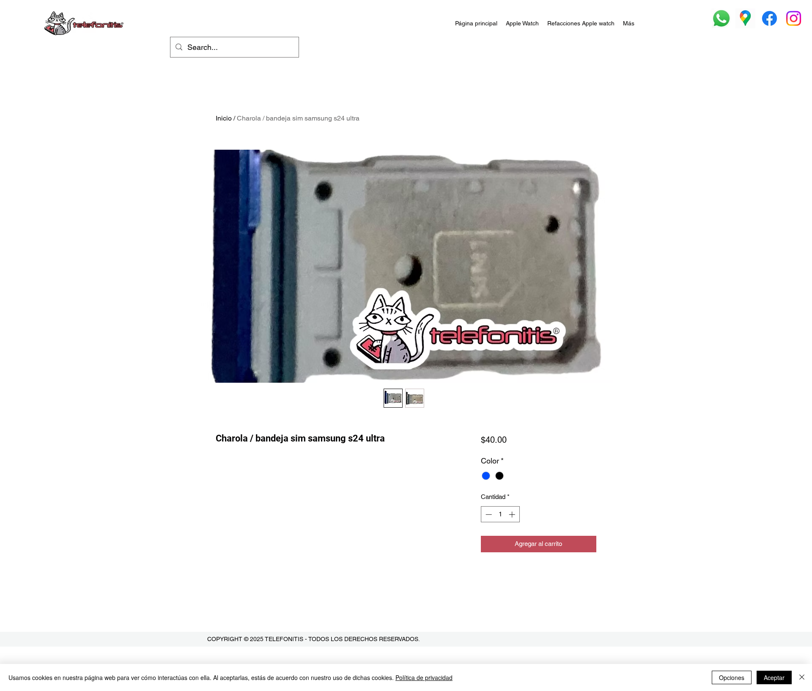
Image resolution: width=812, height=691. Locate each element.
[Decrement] (488, 514)
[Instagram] (794, 18)
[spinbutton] (500, 514)
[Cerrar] (802, 677)
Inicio (224, 118)
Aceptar (774, 677)
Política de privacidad (424, 677)
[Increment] (512, 514)
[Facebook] (769, 18)
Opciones (731, 677)
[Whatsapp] (721, 18)
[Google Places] (745, 18)
